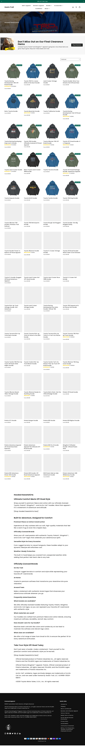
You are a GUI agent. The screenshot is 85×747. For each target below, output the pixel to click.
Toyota (16, 505)
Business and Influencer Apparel (69, 711)
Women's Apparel (38, 5)
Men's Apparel (26, 5)
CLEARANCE (38, 8)
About (47, 8)
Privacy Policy (64, 721)
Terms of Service (65, 713)
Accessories (58, 5)
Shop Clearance (77, 45)
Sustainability (64, 723)
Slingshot (30, 505)
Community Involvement (67, 725)
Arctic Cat (43, 505)
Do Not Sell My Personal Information (67, 718)
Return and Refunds (66, 708)
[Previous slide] (2, 1)
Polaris (22, 505)
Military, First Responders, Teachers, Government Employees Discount (67, 729)
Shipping (63, 706)
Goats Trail (9, 7)
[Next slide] (83, 1)
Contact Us (64, 704)
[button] (8, 86)
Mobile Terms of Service (67, 715)
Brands (48, 5)
